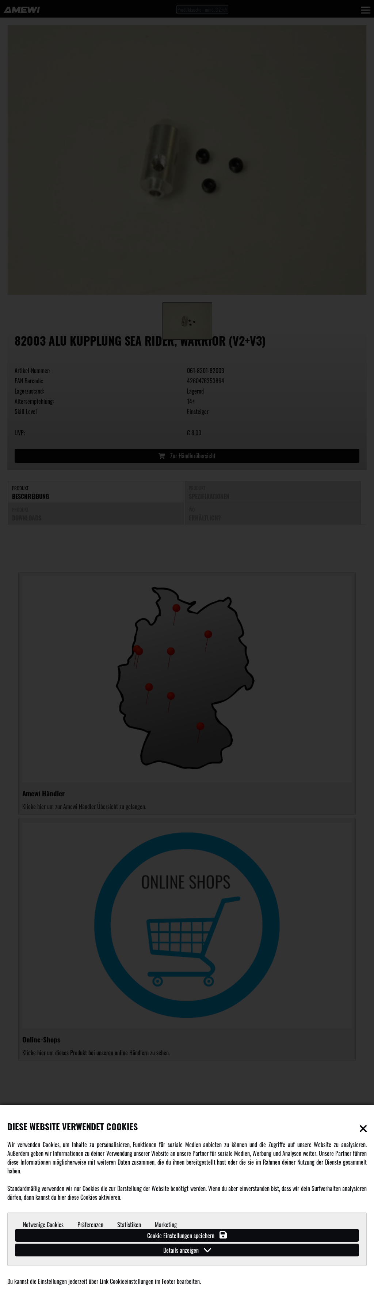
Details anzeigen (181, 1250)
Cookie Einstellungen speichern (181, 1235)
